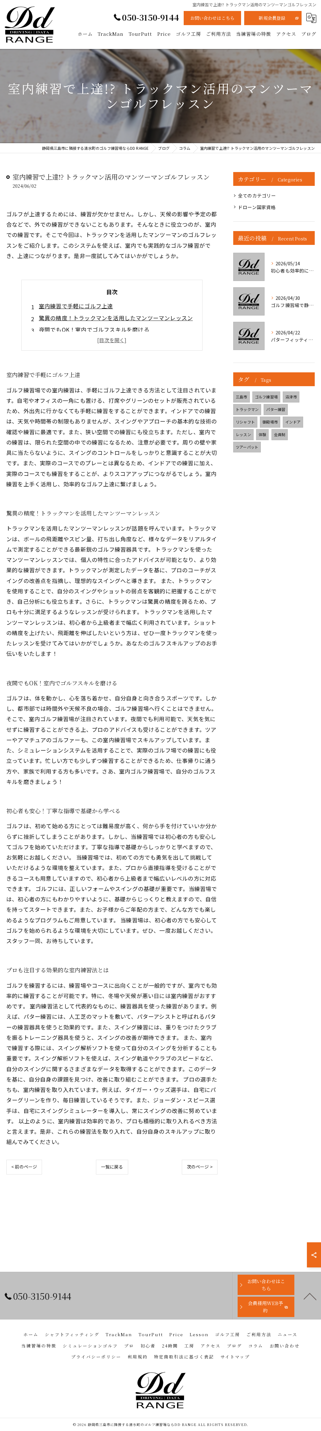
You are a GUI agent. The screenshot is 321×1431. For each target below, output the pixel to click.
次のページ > (200, 1167)
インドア (293, 421)
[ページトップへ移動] (310, 1296)
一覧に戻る (112, 1167)
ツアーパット (247, 447)
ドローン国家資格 (257, 207)
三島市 (241, 396)
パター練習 (275, 409)
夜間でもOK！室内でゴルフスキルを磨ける (94, 329)
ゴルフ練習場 (266, 396)
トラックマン (247, 409)
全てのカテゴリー (257, 195)
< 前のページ (24, 1167)
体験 (262, 434)
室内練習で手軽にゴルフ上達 (76, 306)
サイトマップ (235, 1356)
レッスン (243, 434)
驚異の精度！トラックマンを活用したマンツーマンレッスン (116, 318)
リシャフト (245, 421)
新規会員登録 (272, 18)
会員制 (280, 434)
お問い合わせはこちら (212, 18)
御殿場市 (270, 421)
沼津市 (291, 396)
